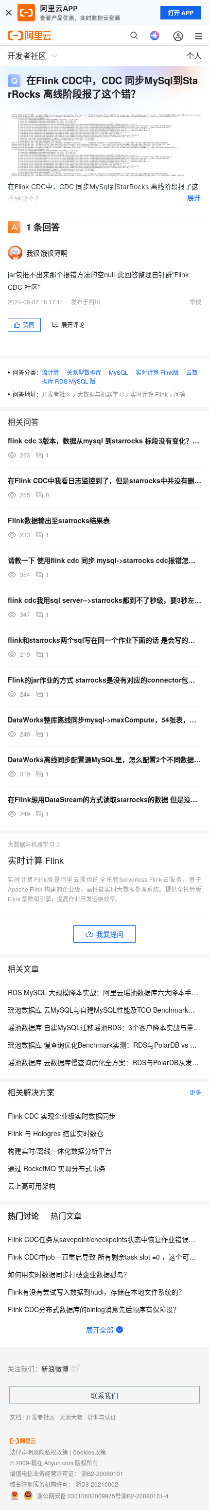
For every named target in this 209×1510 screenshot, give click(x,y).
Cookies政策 (89, 1452)
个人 (194, 55)
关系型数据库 (84, 372)
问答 (180, 394)
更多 (195, 1092)
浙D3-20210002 (96, 1484)
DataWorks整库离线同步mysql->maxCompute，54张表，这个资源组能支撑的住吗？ (104, 719)
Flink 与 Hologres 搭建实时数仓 (56, 1133)
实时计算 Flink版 (157, 372)
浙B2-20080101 (102, 1473)
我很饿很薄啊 (47, 253)
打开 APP (180, 12)
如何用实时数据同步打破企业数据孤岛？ (69, 1274)
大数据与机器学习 (100, 394)
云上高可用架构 (31, 1186)
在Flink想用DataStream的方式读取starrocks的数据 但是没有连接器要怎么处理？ (104, 799)
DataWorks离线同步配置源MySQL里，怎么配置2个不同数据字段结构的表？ (104, 759)
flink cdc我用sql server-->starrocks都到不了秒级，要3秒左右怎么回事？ (104, 600)
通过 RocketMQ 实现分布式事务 (56, 1168)
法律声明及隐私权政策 (39, 1452)
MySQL (118, 372)
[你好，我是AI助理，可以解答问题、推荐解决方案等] (154, 35)
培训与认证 (101, 1417)
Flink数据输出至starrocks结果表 (59, 520)
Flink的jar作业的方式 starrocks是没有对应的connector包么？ (104, 680)
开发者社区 (56, 394)
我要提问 (109, 934)
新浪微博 (55, 1368)
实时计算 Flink (149, 394)
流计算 (50, 372)
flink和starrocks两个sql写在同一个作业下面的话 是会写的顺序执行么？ (104, 640)
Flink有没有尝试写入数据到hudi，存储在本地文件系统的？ (96, 1292)
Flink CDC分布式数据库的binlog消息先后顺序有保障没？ (94, 1309)
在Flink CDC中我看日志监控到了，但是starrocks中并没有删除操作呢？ (104, 480)
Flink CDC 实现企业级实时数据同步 (62, 1116)
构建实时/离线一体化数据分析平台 (60, 1151)
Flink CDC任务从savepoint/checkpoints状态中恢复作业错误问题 (105, 1239)
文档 (15, 1417)
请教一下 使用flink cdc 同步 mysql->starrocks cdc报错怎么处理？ (104, 560)
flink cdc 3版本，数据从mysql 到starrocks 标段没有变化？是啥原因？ (104, 440)
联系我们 (104, 1395)
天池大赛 (71, 1417)
